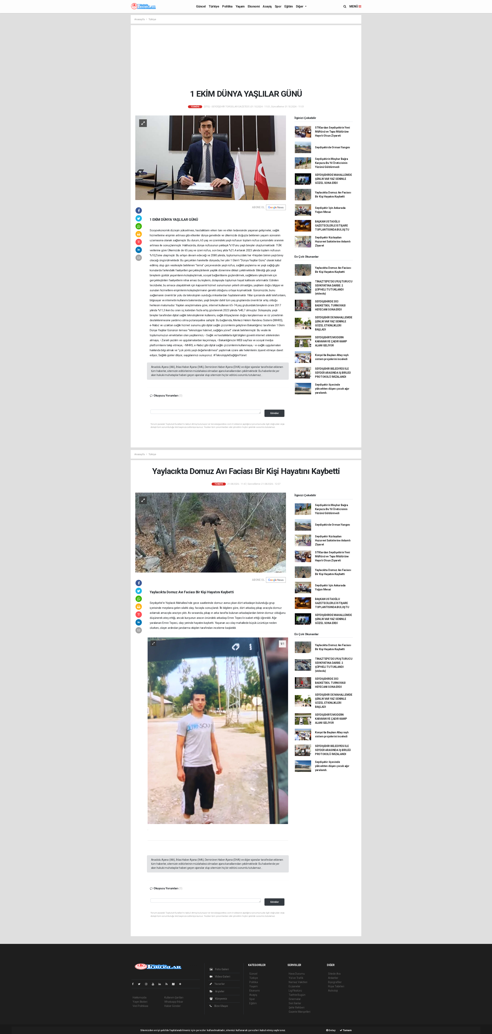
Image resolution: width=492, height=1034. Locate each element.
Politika (227, 6)
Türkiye (214, 6)
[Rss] (168, 984)
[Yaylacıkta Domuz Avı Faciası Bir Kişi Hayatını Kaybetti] (210, 532)
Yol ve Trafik (296, 977)
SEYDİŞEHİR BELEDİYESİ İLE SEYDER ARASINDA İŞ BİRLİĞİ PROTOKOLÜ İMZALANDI (333, 372)
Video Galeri (222, 976)
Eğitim (288, 6)
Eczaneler (294, 986)
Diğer (300, 6)
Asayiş (267, 6)
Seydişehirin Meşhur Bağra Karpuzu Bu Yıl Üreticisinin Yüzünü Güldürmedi (331, 162)
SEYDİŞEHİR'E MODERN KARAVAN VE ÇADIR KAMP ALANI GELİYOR (331, 341)
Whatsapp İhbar (173, 1001)
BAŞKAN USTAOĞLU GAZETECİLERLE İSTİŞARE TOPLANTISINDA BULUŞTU (332, 225)
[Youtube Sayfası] (154, 984)
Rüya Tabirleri (336, 986)
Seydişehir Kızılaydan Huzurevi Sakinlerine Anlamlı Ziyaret (333, 241)
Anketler (333, 977)
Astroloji (333, 990)
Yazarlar (219, 983)
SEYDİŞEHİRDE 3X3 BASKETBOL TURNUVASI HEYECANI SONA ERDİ (330, 305)
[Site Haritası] (175, 984)
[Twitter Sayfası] (141, 984)
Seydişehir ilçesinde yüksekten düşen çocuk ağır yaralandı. (332, 388)
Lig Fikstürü (295, 990)
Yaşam (240, 6)
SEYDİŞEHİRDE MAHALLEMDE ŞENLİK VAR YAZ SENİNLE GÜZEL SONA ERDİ (333, 178)
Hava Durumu (297, 973)
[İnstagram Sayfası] (147, 984)
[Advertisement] (246, 57)
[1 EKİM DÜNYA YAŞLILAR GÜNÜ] (210, 157)
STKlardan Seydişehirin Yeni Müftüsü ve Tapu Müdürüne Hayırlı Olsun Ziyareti (332, 131)
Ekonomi (254, 6)
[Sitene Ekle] (181, 984)
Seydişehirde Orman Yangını (332, 147)
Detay (332, 1030)
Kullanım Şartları (173, 997)
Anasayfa (139, 19)
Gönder (274, 413)
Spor (278, 6)
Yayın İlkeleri (140, 1001)
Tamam (347, 1030)
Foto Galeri (221, 969)
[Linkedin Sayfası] (161, 984)
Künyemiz (220, 998)
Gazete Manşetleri (299, 1011)
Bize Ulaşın (221, 1005)
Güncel (201, 6)
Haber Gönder (172, 1005)
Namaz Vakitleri (298, 982)
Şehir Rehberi (296, 1007)
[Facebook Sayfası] (134, 984)
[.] (218, 730)
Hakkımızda (139, 997)
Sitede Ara (334, 973)
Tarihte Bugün (297, 994)
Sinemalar (295, 999)
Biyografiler (335, 982)
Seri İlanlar (295, 1003)
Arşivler (219, 991)
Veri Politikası (140, 1005)
